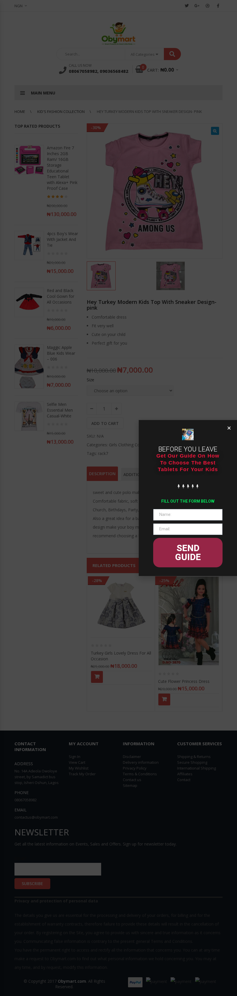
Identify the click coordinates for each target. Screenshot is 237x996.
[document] (118, 498)
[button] (229, 428)
